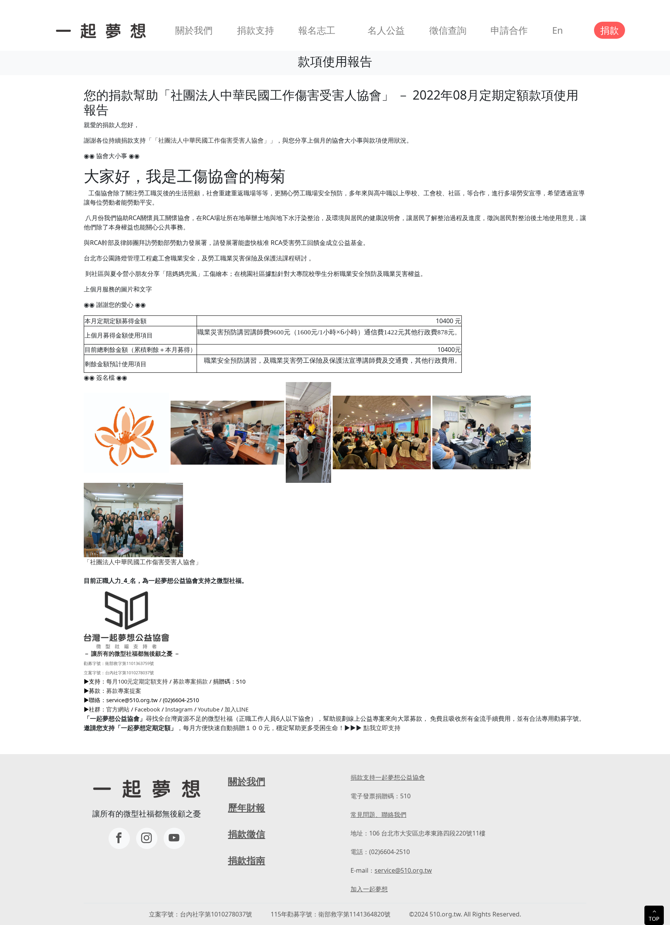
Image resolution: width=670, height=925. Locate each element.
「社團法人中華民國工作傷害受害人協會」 (143, 562)
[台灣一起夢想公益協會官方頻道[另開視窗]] (174, 838)
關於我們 (193, 30)
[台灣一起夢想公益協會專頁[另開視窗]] (119, 838)
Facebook (147, 709)
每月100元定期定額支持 (137, 681)
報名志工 (316, 30)
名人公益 (386, 30)
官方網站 (118, 709)
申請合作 (509, 30)
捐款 (609, 30)
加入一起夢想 (369, 889)
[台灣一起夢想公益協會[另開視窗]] (146, 838)
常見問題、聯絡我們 (378, 814)
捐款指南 (246, 860)
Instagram (179, 709)
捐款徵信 (246, 833)
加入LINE (236, 709)
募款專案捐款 (190, 681)
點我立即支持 (382, 727)
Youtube (208, 709)
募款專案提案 (123, 690)
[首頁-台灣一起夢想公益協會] (99, 30)
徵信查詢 (447, 30)
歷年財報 (246, 807)
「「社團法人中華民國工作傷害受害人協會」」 (211, 140)
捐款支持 (255, 30)
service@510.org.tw (403, 870)
